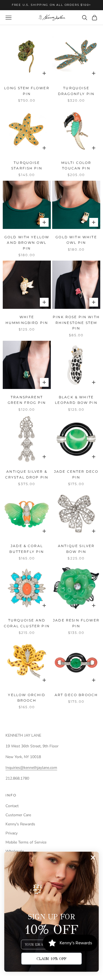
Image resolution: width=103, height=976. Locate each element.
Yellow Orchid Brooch (26, 697)
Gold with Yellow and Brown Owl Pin (26, 242)
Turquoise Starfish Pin (26, 165)
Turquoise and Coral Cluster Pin (27, 623)
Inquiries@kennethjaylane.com (31, 767)
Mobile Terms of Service (25, 842)
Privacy (11, 833)
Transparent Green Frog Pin (27, 400)
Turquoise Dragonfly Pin (76, 91)
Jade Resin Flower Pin (76, 623)
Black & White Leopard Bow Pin (76, 400)
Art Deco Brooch (76, 695)
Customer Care (18, 815)
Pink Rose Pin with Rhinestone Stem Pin (76, 322)
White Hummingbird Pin (26, 320)
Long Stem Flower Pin (26, 91)
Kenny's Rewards (20, 824)
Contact (12, 806)
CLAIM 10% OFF (51, 958)
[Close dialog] (93, 857)
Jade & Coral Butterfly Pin (26, 548)
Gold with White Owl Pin (76, 240)
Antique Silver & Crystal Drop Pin (27, 474)
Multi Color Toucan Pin (76, 165)
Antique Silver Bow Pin (76, 548)
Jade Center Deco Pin (76, 474)
